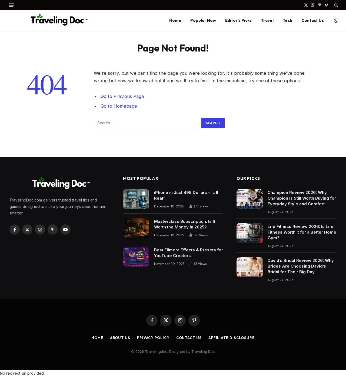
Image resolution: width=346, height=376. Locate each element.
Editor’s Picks (238, 20)
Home (175, 20)
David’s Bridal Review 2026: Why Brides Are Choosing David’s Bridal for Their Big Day (301, 266)
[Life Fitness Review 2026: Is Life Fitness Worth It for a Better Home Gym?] (250, 233)
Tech (287, 20)
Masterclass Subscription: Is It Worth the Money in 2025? (184, 224)
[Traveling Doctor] (57, 20)
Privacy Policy (153, 338)
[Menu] (11, 5)
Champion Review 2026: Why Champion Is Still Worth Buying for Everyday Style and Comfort (302, 198)
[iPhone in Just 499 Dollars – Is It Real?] (136, 199)
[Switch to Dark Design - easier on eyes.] (335, 20)
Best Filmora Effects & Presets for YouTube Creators (188, 252)
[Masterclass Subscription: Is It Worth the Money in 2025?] (136, 228)
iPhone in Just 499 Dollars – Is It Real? (186, 195)
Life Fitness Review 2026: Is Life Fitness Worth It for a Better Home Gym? (302, 232)
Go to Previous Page (122, 96)
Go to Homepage (119, 106)
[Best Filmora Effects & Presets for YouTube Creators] (136, 257)
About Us (120, 338)
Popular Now (203, 20)
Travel (267, 20)
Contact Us (312, 20)
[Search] (335, 5)
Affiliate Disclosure (231, 338)
